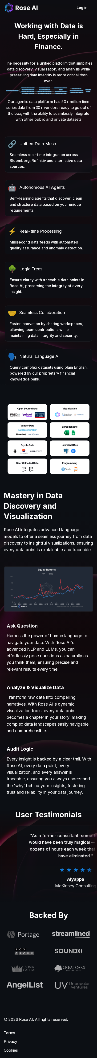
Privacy (10, 1041)
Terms (9, 1032)
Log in (82, 7)
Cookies (11, 1050)
